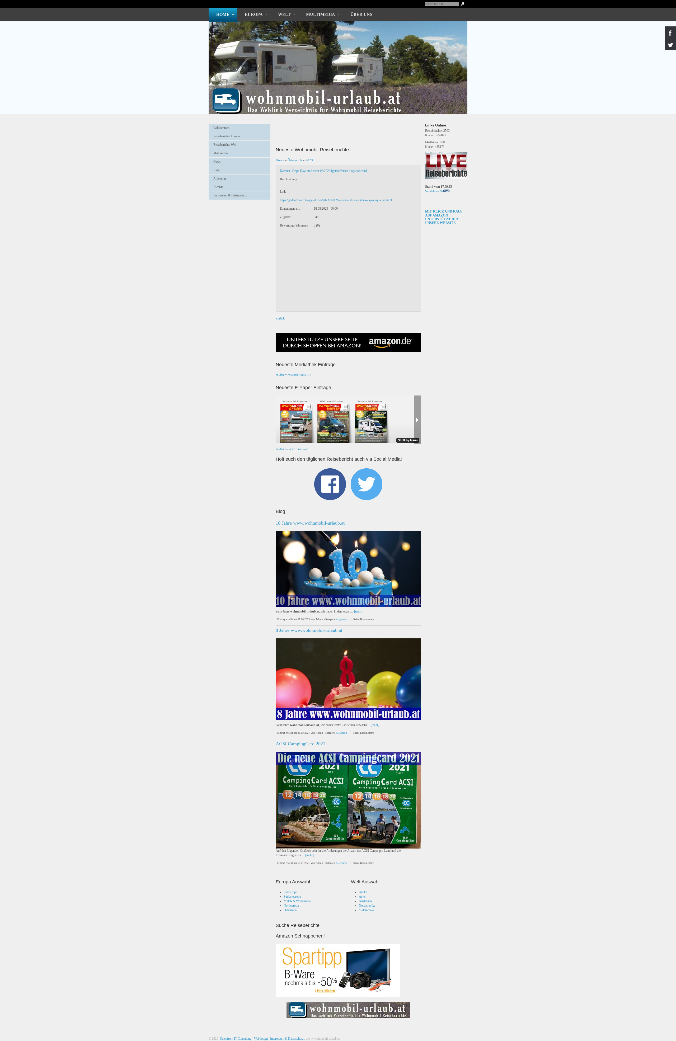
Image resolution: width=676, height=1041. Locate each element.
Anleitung (219, 178)
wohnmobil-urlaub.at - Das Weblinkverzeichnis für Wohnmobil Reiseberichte (335, 92)
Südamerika (366, 910)
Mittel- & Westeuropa (297, 901)
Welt (284, 14)
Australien (365, 901)
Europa (254, 14)
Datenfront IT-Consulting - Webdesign (243, 1038)
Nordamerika (367, 905)
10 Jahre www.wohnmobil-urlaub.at (310, 523)
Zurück (280, 318)
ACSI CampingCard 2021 (300, 743)
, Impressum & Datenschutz (286, 1038)
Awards (218, 187)
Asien (362, 896)
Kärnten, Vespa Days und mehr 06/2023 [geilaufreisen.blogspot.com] (323, 171)
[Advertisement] (239, 217)
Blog (216, 170)
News (217, 161)
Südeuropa (290, 892)
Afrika (363, 892)
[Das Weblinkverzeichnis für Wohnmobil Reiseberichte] (348, 1019)
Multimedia (320, 14)
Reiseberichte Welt (224, 145)
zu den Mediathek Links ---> (294, 375)
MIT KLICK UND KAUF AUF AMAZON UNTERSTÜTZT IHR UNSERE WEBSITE (443, 217)
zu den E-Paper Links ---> (292, 449)
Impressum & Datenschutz (230, 195)
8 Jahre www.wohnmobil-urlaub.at (309, 630)
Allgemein (341, 619)
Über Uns (361, 14)
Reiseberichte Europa (226, 136)
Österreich (295, 160)
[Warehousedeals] (338, 970)
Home (222, 14)
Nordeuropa (291, 905)
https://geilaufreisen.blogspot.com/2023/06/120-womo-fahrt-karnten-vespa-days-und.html (336, 200)
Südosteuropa (292, 896)
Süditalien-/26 (434, 191)
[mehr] (358, 611)
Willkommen (221, 128)
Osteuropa (290, 910)
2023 (309, 160)
